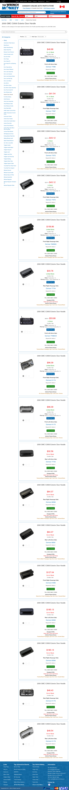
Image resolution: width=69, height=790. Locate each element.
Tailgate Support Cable (9, 163)
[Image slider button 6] (22, 332)
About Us (5, 769)
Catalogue (6, 784)
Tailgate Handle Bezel (8, 147)
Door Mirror (6, 83)
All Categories (6, 37)
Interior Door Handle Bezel (9, 121)
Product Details (50, 73)
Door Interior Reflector (8, 69)
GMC (11, 20)
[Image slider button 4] (23, 240)
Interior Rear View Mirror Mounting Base (9, 128)
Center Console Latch (8, 54)
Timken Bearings (17, 779)
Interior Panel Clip (7, 123)
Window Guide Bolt (8, 177)
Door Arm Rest (7, 56)
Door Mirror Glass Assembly (10, 87)
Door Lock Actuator (8, 74)
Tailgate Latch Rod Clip (9, 156)
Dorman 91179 (51, 741)
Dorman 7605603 (50, 244)
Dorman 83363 (51, 620)
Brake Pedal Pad (7, 49)
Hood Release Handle (8, 106)
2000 (22, 20)
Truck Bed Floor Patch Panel (10, 165)
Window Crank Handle (8, 172)
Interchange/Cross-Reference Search (58, 12)
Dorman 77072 (51, 155)
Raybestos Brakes (18, 774)
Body (5, 40)
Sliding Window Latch (8, 138)
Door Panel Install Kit (8, 90)
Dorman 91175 (51, 424)
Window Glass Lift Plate (9, 174)
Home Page (6, 766)
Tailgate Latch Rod (8, 154)
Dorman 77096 (51, 67)
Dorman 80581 (51, 542)
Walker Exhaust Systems (19, 782)
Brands (29, 1)
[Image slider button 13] (23, 623)
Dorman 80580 (51, 502)
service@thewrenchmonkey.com (57, 779)
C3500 (16, 20)
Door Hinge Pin (7, 61)
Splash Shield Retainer (9, 140)
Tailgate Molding (7, 158)
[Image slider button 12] (23, 586)
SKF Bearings (17, 777)
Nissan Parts (35, 777)
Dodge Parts (35, 769)
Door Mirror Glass (7, 85)
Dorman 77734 (51, 288)
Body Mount (6, 45)
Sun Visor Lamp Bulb (8, 143)
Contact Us (6, 772)
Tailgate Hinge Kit (7, 149)
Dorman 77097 (51, 111)
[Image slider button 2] (23, 151)
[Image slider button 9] (23, 465)
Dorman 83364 (51, 660)
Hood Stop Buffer (7, 108)
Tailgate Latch (7, 152)
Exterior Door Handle (8, 94)
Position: (22, 36)
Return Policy (6, 774)
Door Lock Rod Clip (8, 78)
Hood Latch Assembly (8, 101)
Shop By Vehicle (23, 1)
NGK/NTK (16, 772)
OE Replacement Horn (8, 133)
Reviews (5, 782)
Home (17, 1)
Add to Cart (49, 60)
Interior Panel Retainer (8, 125)
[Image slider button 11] (23, 545)
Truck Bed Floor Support (9, 168)
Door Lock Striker (7, 80)
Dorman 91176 (51, 701)
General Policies (7, 779)
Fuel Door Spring (7, 96)
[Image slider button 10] (23, 505)
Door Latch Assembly (8, 71)
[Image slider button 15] (23, 704)
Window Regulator (8, 179)
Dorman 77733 (51, 462)
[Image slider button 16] (23, 744)
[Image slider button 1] (23, 107)
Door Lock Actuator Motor (9, 76)
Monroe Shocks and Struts (19, 769)
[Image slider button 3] (23, 196)
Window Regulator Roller (9, 185)
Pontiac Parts (35, 779)
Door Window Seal (8, 92)
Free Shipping (26, 8)
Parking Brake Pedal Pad (9, 136)
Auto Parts (4, 20)
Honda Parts (35, 774)
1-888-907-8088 (55, 777)
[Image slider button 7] (23, 376)
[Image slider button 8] (23, 420)
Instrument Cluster (8, 116)
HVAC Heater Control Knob (9, 110)
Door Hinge (6, 59)
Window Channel (7, 170)
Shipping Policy (7, 777)
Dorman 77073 (51, 200)
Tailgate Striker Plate (8, 161)
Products (35, 1)
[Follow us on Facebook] (49, 784)
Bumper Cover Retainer (9, 52)
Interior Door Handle (8, 118)
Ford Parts (35, 772)
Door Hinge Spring (8, 67)
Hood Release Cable (8, 103)
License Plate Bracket (8, 131)
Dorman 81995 (51, 583)
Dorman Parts (17, 766)
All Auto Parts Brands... (19, 784)
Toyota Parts (35, 782)
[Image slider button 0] (22, 62)
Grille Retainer (7, 99)
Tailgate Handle (7, 145)
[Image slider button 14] (23, 663)
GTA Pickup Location (49, 8)
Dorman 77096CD (51, 336)
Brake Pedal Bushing (8, 47)
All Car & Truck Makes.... (38, 784)
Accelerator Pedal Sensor (9, 43)
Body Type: (34, 36)
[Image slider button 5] (23, 284)
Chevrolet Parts (36, 766)
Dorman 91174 (51, 380)
